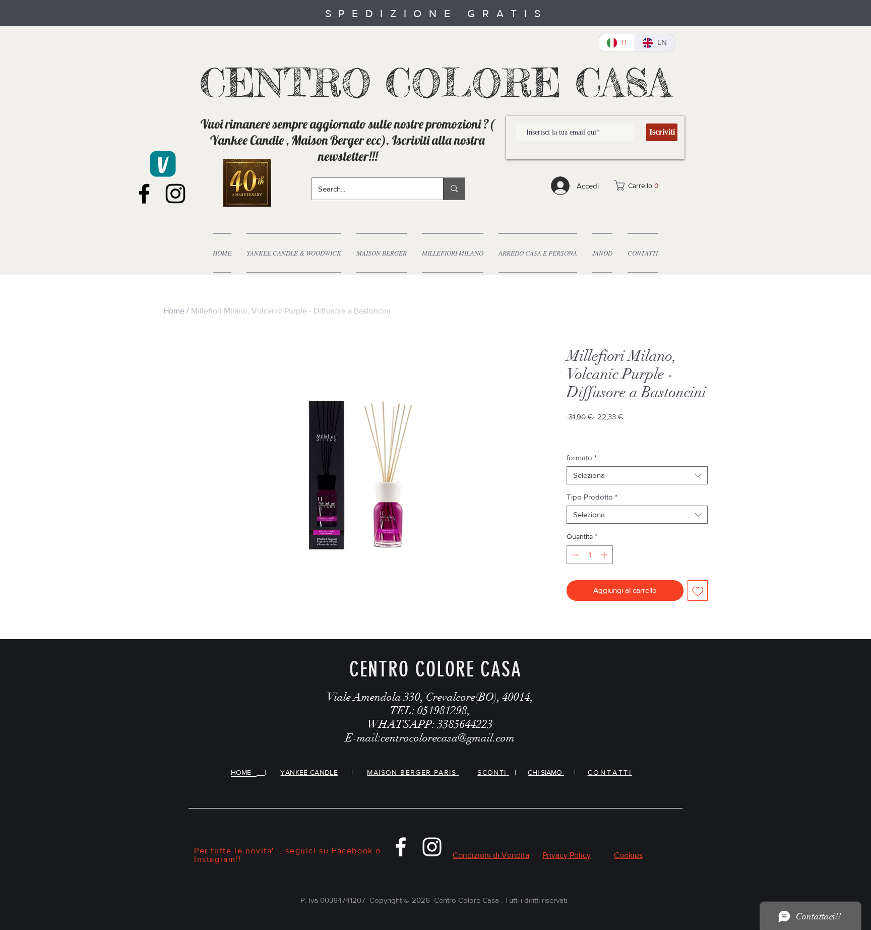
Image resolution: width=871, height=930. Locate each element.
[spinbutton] (590, 555)
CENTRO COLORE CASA (436, 82)
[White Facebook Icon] (400, 846)
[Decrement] (574, 555)
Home (173, 310)
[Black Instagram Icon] (175, 193)
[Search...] (454, 189)
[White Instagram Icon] (432, 846)
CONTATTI (610, 772)
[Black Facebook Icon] (144, 193)
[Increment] (605, 555)
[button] (644, 185)
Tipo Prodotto (592, 496)
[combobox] (637, 475)
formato (582, 457)
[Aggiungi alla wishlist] (698, 590)
